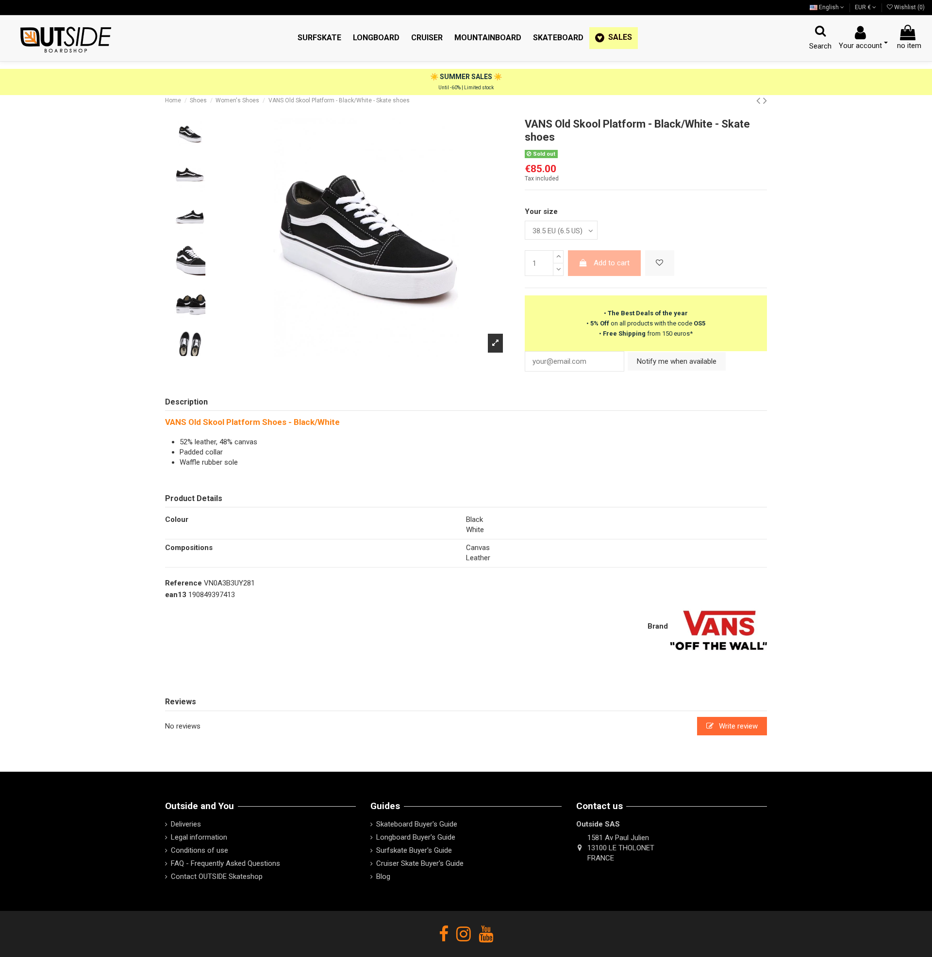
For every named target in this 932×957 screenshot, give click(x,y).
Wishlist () (909, 7)
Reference (183, 583)
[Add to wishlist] (659, 263)
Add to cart (612, 263)
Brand (658, 626)
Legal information (199, 837)
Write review (737, 726)
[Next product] (765, 100)
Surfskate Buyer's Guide (414, 850)
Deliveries (186, 824)
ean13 (175, 594)
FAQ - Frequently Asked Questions (225, 863)
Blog (383, 876)
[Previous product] (759, 100)
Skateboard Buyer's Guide (416, 824)
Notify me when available (676, 361)
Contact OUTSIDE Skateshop (217, 876)
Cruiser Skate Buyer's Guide (420, 863)
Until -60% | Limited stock (466, 87)
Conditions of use (199, 850)
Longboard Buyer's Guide (415, 837)
